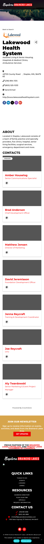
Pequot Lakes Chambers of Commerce (25, 448)
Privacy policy (26, 541)
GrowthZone (27, 408)
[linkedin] (8, 102)
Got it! (16, 541)
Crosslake (15, 447)
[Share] (36, 42)
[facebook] (4, 102)
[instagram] (16, 102)
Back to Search (8, 29)
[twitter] (12, 102)
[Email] (7, 183)
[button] (40, 4)
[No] (41, 540)
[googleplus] (20, 102)
